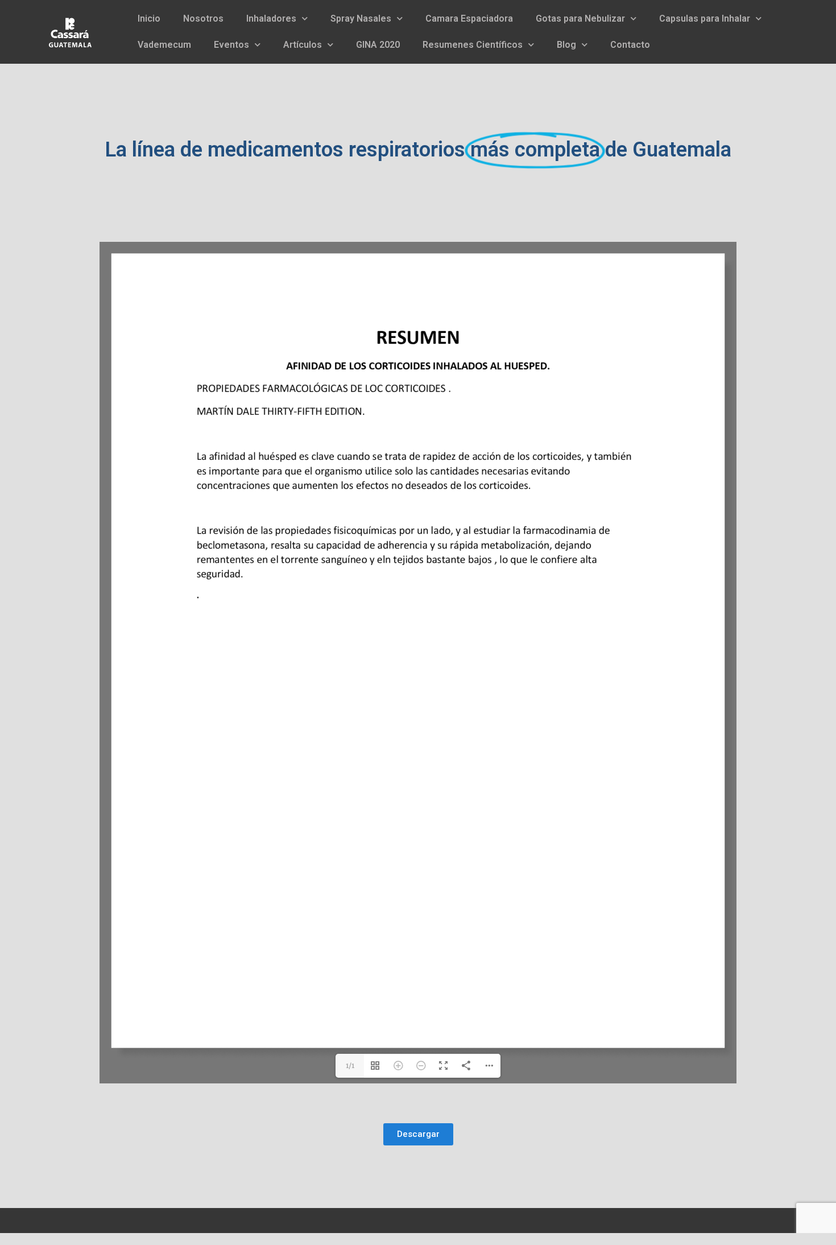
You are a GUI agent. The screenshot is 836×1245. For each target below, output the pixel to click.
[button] (418, 1134)
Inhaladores (271, 18)
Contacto (630, 44)
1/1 (350, 1065)
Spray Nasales (360, 18)
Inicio (149, 18)
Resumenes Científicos (473, 44)
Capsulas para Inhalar (704, 18)
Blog (566, 44)
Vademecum (164, 44)
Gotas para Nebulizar (580, 18)
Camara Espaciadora (469, 18)
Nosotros (203, 18)
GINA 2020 (378, 44)
